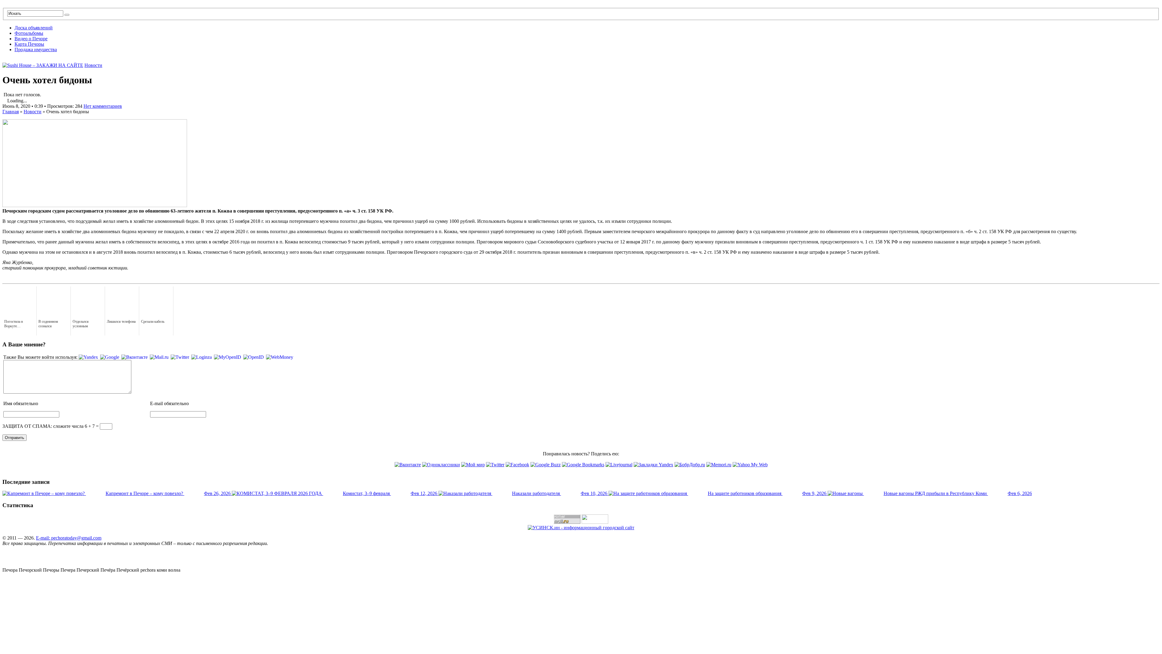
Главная (10, 111)
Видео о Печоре (31, 38)
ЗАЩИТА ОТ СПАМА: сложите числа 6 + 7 (48, 426)
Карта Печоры (29, 44)
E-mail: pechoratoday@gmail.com (68, 537)
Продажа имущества (36, 49)
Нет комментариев (103, 106)
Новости (93, 65)
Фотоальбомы (29, 33)
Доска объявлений (34, 27)
